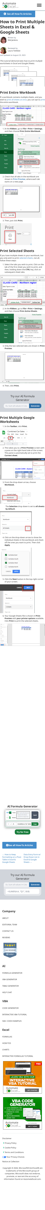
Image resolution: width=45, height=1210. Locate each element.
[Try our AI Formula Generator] (22, 818)
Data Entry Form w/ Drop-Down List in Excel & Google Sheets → (32, 858)
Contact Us (8, 931)
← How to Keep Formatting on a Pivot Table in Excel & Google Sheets (11, 858)
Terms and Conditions (14, 1152)
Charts (5, 1049)
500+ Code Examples (12, 1021)
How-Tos (6, 1043)
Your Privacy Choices (15, 1157)
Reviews (6, 937)
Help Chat (7, 992)
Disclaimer (7, 1138)
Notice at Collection (10, 1161)
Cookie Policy (10, 1147)
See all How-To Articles (19, 13)
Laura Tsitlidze (14, 50)
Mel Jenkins (13, 40)
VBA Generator (9, 979)
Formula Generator (12, 973)
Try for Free (22, 832)
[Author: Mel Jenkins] (3, 39)
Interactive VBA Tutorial (14, 1014)
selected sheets (26, 258)
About (5, 918)
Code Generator (10, 1008)
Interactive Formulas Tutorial (17, 1056)
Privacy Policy (10, 1143)
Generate (35, 406)
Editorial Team (9, 924)
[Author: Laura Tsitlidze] (3, 50)
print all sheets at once (17, 99)
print (43, 99)
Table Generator (10, 986)
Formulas (7, 1036)
